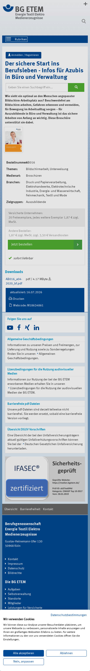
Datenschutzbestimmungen (69, 615)
